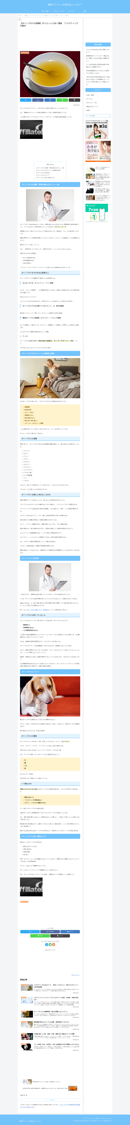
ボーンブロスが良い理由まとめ (45, 177)
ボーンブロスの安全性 (43, 172)
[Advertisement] (50, 38)
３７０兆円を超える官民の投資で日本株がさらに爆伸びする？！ (97, 66)
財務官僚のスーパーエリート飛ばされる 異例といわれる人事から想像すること (97, 58)
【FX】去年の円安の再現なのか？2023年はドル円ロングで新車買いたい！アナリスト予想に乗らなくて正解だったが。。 (98, 80)
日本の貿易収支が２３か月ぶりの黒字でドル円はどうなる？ (97, 72)
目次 (48, 164)
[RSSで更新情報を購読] (53, 944)
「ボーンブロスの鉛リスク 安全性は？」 (38, 610)
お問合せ (98, 1118)
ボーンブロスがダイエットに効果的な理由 (48, 170)
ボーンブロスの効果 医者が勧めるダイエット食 (50, 168)
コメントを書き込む (50, 1100)
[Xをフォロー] (46, 944)
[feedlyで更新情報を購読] (50, 944)
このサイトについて (106, 1118)
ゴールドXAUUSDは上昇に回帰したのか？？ (97, 51)
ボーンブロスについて (43, 175)
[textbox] (50, 415)
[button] (74, 100)
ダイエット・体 (25, 901)
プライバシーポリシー (88, 1118)
